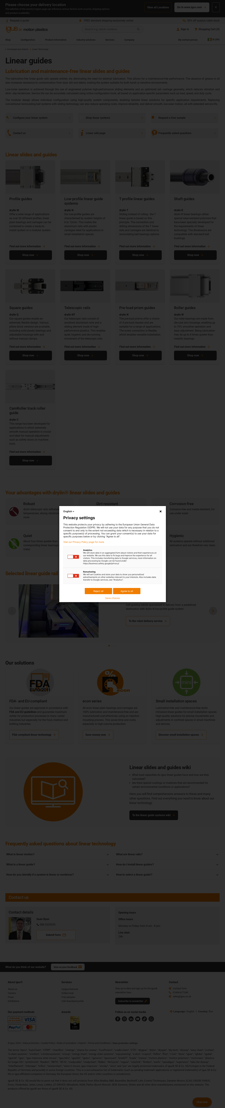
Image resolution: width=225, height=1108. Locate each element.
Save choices (112, 598)
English (67, 511)
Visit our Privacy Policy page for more (83, 542)
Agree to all (127, 591)
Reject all (98, 591)
